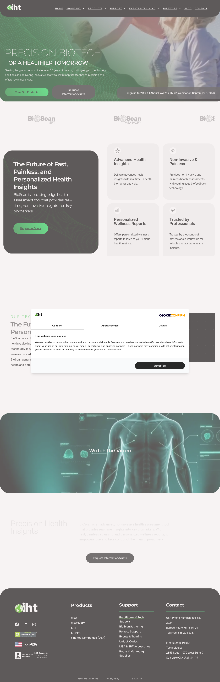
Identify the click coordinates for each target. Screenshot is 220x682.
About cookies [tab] (110, 325)
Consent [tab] (57, 325)
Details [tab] (163, 325)
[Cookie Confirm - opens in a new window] (172, 315)
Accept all (160, 365)
